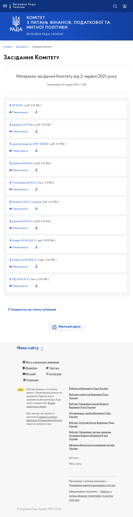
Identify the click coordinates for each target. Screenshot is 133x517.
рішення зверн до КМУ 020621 (30, 144)
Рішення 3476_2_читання (26, 202)
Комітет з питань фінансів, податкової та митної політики (91, 496)
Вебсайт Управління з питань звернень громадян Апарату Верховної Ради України (90, 436)
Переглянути (20, 112)
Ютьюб (30, 374)
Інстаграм (54, 374)
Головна (7, 47)
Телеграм (31, 380)
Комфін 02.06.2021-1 (23, 240)
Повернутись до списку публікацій (33, 309)
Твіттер (54, 368)
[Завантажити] (37, 112)
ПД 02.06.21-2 (20, 279)
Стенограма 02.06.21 (24, 182)
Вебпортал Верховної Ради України (88, 388)
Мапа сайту (75, 464)
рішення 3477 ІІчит (22, 124)
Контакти (74, 458)
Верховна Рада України (45, 34)
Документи (22, 47)
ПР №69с (17, 105)
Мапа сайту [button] (28, 348)
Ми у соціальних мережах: (42, 362)
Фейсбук (31, 368)
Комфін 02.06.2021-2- (24, 260)
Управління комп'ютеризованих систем (92, 485)
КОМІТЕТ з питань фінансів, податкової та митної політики (68, 23)
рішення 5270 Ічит (22, 221)
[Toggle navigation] (5, 6)
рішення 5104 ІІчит (22, 163)
